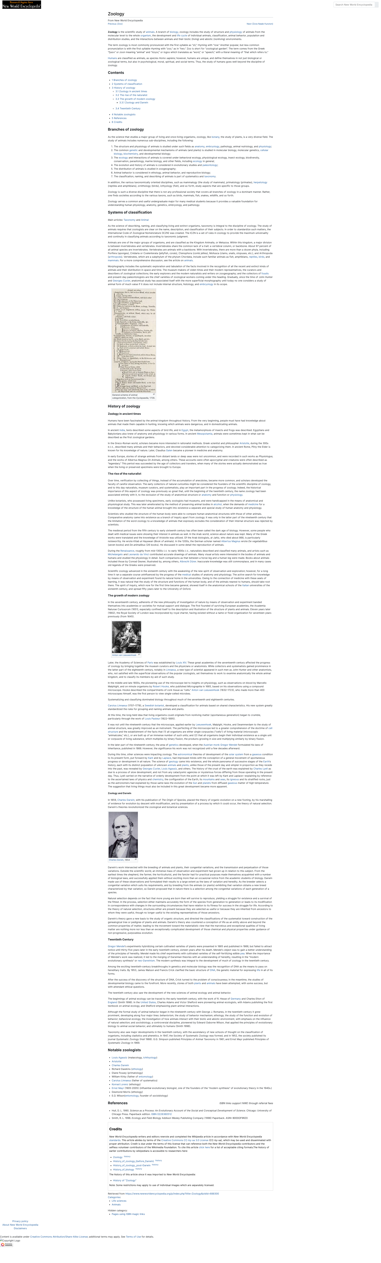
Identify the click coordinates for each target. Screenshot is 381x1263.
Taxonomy (129, 219)
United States (148, 1002)
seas (222, 779)
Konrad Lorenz (120, 1084)
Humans (112, 58)
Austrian (208, 744)
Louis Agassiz (169, 768)
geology (173, 761)
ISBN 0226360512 (161, 1114)
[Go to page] (377, 4)
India (122, 430)
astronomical (185, 754)
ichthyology (149, 1057)
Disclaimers (20, 1228)
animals (150, 31)
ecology (123, 157)
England (112, 1002)
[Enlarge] (154, 394)
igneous (234, 779)
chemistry (157, 779)
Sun (195, 782)
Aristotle (244, 443)
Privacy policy (20, 1221)
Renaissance (127, 550)
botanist (159, 705)
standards (114, 1140)
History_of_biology (123, 1169)
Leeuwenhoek (203, 724)
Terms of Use (133, 1236)
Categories (114, 1197)
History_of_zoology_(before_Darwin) (133, 1161)
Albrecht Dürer (188, 561)
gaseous (256, 754)
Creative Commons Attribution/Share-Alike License (59, 1236)
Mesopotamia (204, 433)
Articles (50, 4)
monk (216, 744)
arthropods (115, 256)
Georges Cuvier (121, 280)
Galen (169, 450)
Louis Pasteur (152, 718)
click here (204, 1147)
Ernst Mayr (118, 1088)
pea (242, 953)
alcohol (218, 504)
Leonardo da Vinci (138, 554)
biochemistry (131, 153)
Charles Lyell (260, 768)
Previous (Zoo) (115, 23)
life (258, 970)
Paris (150, 662)
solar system (236, 754)
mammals (113, 260)
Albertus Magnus (230, 541)
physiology (236, 31)
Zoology (117, 1157)
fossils (265, 273)
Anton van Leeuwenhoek (124, 655)
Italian (245, 585)
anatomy (199, 146)
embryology (212, 146)
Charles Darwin (126, 799)
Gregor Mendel (228, 744)
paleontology (210, 165)
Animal (145, 219)
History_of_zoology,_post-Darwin (131, 1165)
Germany (236, 998)
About (62, 4)
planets (207, 782)
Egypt (185, 430)
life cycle (182, 35)
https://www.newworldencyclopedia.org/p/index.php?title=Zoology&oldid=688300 (172, 1193)
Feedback (76, 4)
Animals (116, 1204)
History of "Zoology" (124, 1180)
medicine (253, 504)
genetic (133, 150)
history (127, 1156)
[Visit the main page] (21, 4)
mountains (209, 779)
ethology (137, 1068)
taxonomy (210, 176)
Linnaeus (171, 669)
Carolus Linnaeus (117, 705)
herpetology (260, 182)
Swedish (149, 705)
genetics (173, 744)
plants (185, 765)
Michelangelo (115, 554)
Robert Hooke (161, 686)
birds (261, 256)
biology (174, 31)
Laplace (166, 757)
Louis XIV (181, 662)
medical (186, 574)
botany (215, 136)
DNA (212, 970)
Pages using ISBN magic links (128, 1214)
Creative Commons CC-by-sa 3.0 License (184, 1140)
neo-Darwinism (146, 960)
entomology (145, 1076)
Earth (266, 761)
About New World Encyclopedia (20, 1224)
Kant (150, 757)
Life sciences (119, 1200)
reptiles (253, 256)
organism (145, 35)
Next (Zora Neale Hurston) (260, 23)
